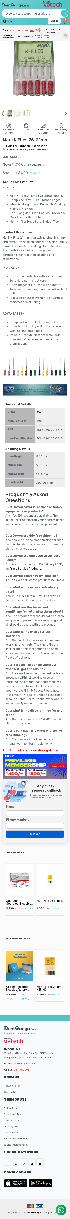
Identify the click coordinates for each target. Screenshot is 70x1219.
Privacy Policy (11, 1120)
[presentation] (2, 113)
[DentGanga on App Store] (16, 1183)
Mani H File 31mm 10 (50, 900)
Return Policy (11, 1108)
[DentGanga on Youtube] (40, 1162)
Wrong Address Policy (16, 1144)
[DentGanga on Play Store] (40, 1183)
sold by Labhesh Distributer (26, 146)
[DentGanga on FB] (7, 1162)
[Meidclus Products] (35, 30)
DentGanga (34, 1212)
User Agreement (13, 1126)
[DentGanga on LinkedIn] (15, 1162)
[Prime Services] (19, 30)
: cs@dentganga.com (24, 1063)
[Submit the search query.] (64, 13)
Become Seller (12, 1086)
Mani (40, 412)
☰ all (5, 30)
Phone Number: (17, 819)
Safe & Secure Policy (15, 1138)
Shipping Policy (12, 1114)
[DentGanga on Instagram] (23, 1162)
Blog (18, 36)
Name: (10, 806)
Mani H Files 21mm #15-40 (49, 988)
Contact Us (28, 36)
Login (54, 20)
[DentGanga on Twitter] (32, 1162)
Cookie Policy (11, 1132)
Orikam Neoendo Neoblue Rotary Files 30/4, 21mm (17, 989)
